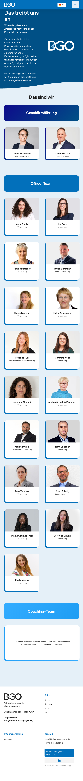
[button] (75, 4)
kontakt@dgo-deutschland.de (57, 739)
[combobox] (61, 5)
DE (63, 5)
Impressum (49, 766)
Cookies (70, 766)
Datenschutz (60, 766)
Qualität (48, 708)
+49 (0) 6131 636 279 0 (54, 743)
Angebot (8, 739)
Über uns (48, 704)
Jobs (46, 712)
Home (47, 700)
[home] (9, 5)
